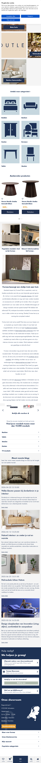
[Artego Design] (28, 406)
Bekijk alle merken (20, 413)
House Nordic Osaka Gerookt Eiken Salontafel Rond (9, 203)
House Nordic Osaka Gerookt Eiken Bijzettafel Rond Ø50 (29, 203)
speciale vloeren (26, 296)
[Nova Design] (12, 406)
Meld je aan (21, 683)
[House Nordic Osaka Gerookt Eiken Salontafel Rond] (10, 189)
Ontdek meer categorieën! (20, 91)
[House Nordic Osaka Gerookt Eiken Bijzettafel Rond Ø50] (30, 189)
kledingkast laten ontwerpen (24, 331)
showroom (17, 380)
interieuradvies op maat (23, 362)
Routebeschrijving (8, 726)
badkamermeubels (31, 328)
